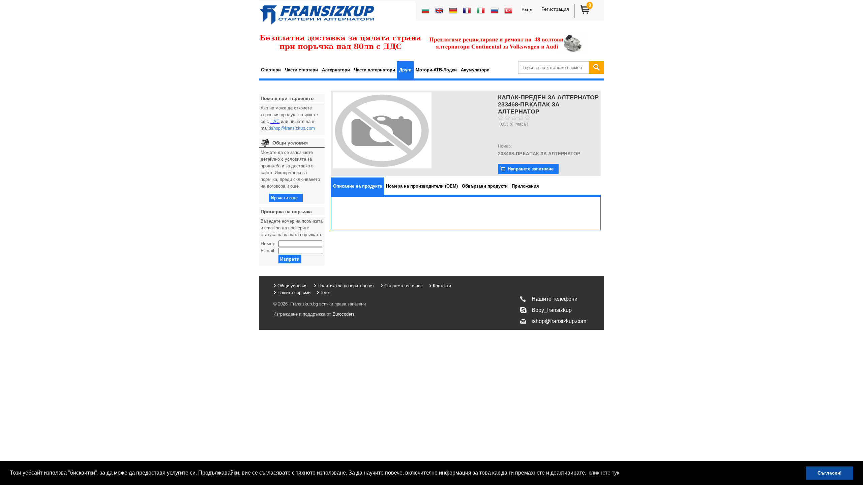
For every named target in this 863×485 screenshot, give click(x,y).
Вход (527, 9)
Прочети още (284, 197)
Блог (325, 292)
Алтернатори (336, 69)
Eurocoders (343, 314)
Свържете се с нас (403, 285)
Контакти (442, 285)
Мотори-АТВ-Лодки (436, 69)
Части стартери (301, 69)
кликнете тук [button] (604, 473)
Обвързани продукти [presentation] (485, 186)
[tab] (357, 186)
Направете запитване (531, 168)
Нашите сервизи (293, 292)
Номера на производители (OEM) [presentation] (422, 186)
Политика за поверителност (346, 285)
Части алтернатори (374, 69)
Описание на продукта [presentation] (357, 186)
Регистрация (555, 9)
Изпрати (290, 259)
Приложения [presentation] (525, 186)
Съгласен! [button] (829, 473)
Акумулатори (475, 69)
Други (405, 69)
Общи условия (292, 285)
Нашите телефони (554, 299)
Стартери (271, 69)
